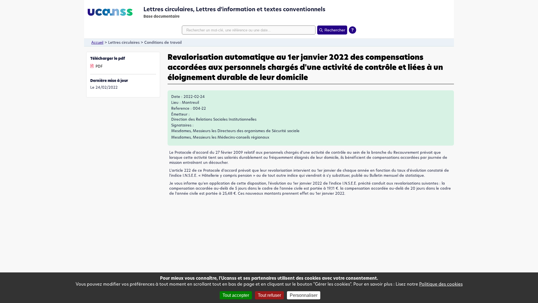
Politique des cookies (441, 284)
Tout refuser (269, 295)
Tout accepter (235, 295)
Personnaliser (303, 295)
